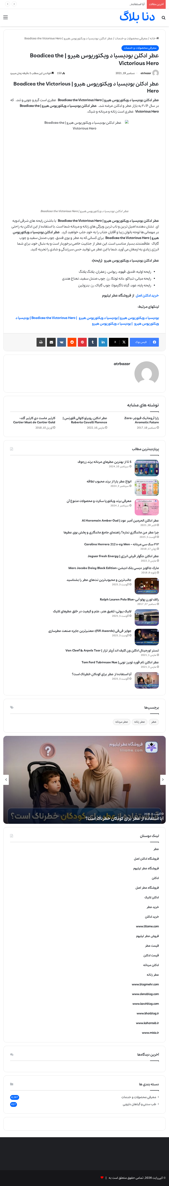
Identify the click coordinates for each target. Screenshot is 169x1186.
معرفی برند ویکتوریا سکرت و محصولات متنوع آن (99, 501)
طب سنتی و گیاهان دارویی (139, 1104)
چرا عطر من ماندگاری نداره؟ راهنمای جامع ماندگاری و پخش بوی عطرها (111, 532)
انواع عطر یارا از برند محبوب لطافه (109, 481)
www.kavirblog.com (145, 1004)
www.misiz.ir (150, 1033)
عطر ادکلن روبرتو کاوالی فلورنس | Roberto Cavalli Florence (85, 420)
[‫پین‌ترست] (82, 342)
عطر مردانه (121, 722)
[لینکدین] (103, 342)
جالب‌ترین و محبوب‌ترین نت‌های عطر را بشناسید (99, 580)
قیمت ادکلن (151, 955)
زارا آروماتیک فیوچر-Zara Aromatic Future (141, 420)
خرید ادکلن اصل (147, 295)
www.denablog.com (145, 994)
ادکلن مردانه (151, 965)
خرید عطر (153, 907)
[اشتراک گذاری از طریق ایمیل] (51, 342)
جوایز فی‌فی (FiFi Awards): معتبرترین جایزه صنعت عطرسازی (89, 631)
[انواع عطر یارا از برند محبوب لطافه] (147, 487)
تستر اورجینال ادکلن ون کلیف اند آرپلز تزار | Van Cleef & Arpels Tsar (112, 650)
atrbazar (146, 73)
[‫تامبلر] (92, 342)
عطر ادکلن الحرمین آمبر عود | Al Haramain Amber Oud (120, 520)
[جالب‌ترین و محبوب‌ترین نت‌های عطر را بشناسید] (147, 586)
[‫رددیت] (72, 342)
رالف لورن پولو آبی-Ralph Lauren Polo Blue (129, 599)
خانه (153, 38)
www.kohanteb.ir (147, 1023)
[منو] (5, 19)
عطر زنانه (139, 722)
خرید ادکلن (152, 917)
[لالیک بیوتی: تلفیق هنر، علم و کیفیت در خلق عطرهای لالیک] (147, 617)
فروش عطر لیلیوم (147, 936)
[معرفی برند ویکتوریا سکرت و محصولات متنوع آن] (147, 507)
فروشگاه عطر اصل (147, 888)
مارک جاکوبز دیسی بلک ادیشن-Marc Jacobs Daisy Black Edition (113, 568)
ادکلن (155, 878)
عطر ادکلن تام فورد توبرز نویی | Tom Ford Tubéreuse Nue (120, 662)
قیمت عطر (152, 946)
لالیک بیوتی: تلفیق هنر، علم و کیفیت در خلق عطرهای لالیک (92, 611)
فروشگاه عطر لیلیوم (146, 868)
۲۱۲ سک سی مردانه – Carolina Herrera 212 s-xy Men (121, 544)
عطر (153, 722)
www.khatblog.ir (148, 1013)
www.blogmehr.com (145, 984)
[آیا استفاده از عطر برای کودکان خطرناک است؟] (147, 680)
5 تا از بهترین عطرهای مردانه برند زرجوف (104, 462)
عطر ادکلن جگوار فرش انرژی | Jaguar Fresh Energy (123, 556)
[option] (84, 780)
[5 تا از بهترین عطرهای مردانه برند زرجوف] (147, 468)
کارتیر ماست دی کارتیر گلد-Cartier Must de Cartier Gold (34, 420)
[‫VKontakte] (61, 342)
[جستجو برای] (163, 19)
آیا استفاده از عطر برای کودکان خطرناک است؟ (117, 4)
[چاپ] (41, 342)
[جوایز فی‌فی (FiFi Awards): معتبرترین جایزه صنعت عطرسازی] (147, 637)
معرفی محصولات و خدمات (131, 38)
